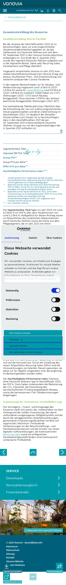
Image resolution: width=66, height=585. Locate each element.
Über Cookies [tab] (54, 237)
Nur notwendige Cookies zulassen (26, 352)
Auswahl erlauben (18, 345)
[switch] (55, 299)
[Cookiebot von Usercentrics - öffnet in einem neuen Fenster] (17, 229)
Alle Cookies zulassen (20, 333)
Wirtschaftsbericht (17, 17)
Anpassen (14, 339)
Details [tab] (33, 237)
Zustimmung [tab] (12, 237)
